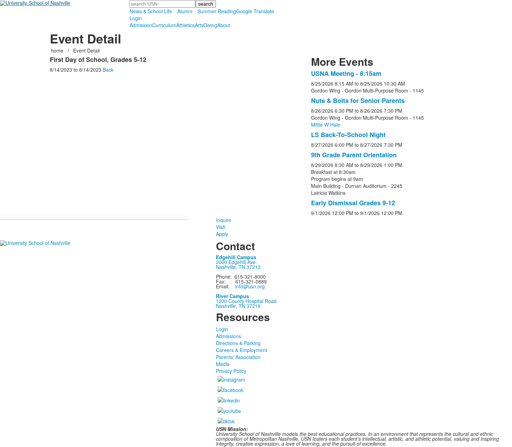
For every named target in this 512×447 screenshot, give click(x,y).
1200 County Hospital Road (246, 300)
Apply (222, 233)
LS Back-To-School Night (348, 134)
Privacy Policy (231, 370)
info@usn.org (250, 286)
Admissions (228, 336)
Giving (210, 25)
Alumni (184, 11)
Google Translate (255, 11)
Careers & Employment (241, 349)
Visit (220, 226)
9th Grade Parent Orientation (354, 154)
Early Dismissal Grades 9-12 (353, 202)
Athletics (185, 25)
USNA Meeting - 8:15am (346, 73)
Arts (199, 25)
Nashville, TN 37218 (238, 305)
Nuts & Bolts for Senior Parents (358, 100)
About (223, 25)
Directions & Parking (238, 343)
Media (223, 363)
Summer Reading (216, 11)
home (58, 50)
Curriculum (164, 25)
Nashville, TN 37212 (238, 266)
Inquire (223, 219)
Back (108, 69)
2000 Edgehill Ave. (236, 261)
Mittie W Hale (325, 124)
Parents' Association (238, 356)
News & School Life (151, 11)
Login (136, 18)
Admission (141, 25)
